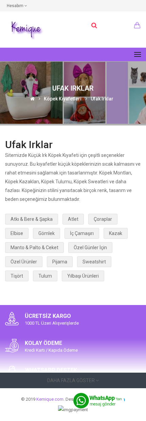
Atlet (73, 219)
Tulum (45, 276)
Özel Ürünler (24, 261)
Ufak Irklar (102, 98)
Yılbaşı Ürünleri (83, 276)
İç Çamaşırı (82, 233)
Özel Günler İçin (90, 247)
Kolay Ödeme (43, 343)
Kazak (115, 233)
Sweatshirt (94, 261)
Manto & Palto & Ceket (34, 247)
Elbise (17, 233)
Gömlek (46, 233)
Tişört (17, 276)
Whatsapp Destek (51, 370)
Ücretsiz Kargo (48, 316)
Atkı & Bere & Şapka (32, 219)
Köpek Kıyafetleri (62, 98)
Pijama (59, 261)
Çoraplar (103, 219)
